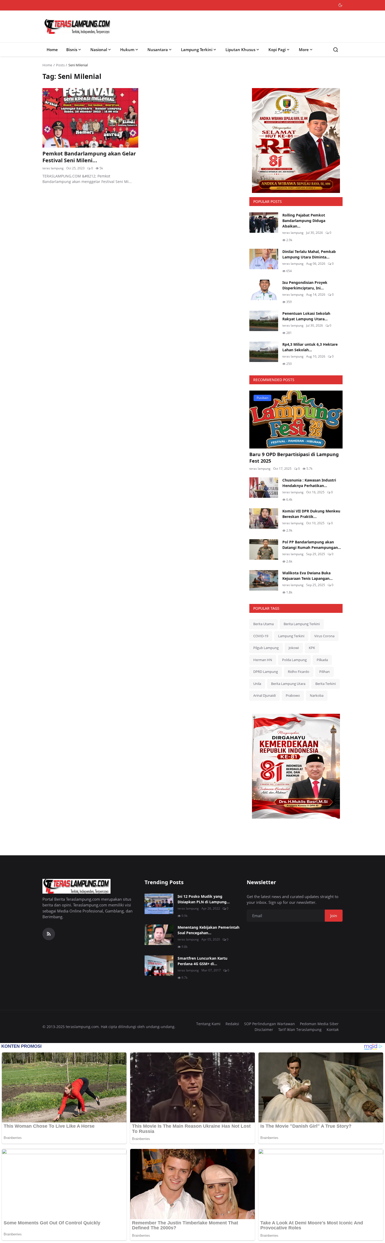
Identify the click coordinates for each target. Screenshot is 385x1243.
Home (52, 49)
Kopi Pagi (277, 49)
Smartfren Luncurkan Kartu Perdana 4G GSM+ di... (202, 961)
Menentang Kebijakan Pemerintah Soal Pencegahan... (208, 930)
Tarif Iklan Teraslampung (300, 1029)
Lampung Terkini (196, 49)
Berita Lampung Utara (288, 683)
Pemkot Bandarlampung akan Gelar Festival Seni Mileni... (89, 157)
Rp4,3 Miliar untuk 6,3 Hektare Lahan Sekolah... (310, 347)
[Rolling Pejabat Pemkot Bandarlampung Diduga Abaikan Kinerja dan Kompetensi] (263, 222)
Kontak (333, 1029)
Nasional (98, 49)
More (304, 49)
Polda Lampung (294, 659)
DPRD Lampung (265, 671)
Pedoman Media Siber (319, 1023)
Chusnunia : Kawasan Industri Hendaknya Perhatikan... (309, 483)
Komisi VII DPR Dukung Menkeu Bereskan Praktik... (311, 514)
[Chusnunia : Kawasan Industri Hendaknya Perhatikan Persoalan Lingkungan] (263, 487)
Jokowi (294, 647)
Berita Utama (263, 624)
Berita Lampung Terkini (302, 624)
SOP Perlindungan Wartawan (269, 1023)
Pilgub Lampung (266, 647)
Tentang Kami (208, 1023)
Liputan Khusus (240, 49)
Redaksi (232, 1023)
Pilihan (324, 671)
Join (333, 915)
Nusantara (157, 49)
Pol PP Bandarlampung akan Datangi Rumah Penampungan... (311, 544)
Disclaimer (264, 1029)
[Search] (336, 49)
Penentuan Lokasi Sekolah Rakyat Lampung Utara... (306, 316)
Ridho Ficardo (298, 671)
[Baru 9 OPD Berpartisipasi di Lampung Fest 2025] (296, 419)
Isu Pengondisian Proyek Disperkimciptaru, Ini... (304, 285)
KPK (312, 647)
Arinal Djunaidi (264, 695)
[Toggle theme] (340, 5)
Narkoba (316, 695)
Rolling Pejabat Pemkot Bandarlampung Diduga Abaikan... (303, 221)
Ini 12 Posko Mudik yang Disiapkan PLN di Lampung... (204, 899)
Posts (60, 65)
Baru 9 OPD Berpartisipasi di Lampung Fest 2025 (294, 457)
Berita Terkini (325, 683)
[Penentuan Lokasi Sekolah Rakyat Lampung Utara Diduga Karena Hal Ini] (263, 321)
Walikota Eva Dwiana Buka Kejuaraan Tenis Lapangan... (307, 575)
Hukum (127, 49)
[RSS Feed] (48, 934)
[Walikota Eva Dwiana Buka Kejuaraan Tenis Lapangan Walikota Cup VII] (263, 580)
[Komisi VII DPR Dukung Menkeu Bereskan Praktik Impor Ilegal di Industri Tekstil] (263, 518)
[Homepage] (77, 26)
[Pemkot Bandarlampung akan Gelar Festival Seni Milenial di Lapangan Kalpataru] (90, 118)
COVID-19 (260, 636)
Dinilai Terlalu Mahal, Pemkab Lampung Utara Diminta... (309, 254)
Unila (257, 683)
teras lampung (53, 168)
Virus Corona (324, 636)
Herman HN (262, 659)
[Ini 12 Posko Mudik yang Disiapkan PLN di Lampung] (159, 904)
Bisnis (71, 49)
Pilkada (322, 659)
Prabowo (293, 695)
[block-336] (296, 140)
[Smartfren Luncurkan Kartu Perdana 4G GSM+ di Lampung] (159, 965)
